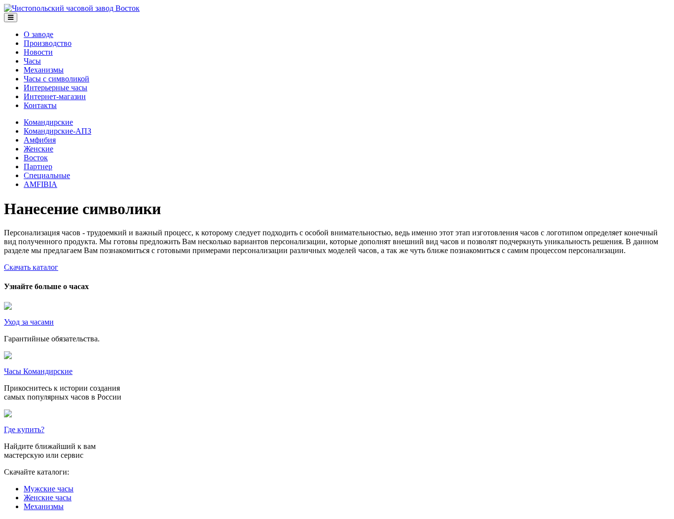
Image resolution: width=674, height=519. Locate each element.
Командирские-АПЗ (57, 131)
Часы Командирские (38, 371)
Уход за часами (29, 322)
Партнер (38, 166)
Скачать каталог (31, 267)
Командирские (48, 122)
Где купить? (24, 429)
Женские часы (48, 497)
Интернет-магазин (55, 96)
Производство (48, 43)
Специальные (47, 175)
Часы (32, 61)
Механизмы (44, 70)
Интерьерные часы (55, 87)
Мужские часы (49, 488)
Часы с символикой (56, 78)
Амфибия (40, 140)
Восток (36, 157)
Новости (38, 52)
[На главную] (72, 8)
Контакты (40, 105)
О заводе (38, 34)
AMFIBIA (40, 184)
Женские (38, 149)
